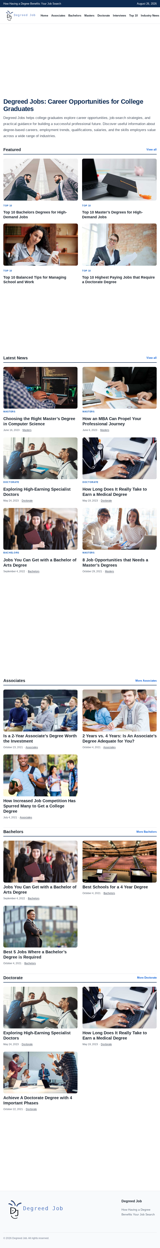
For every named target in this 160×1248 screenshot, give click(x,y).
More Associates (146, 680)
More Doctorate (147, 977)
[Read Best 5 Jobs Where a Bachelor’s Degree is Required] (40, 926)
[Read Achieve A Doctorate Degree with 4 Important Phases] (40, 1072)
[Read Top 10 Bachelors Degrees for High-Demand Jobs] (40, 180)
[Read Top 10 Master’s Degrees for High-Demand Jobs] (119, 180)
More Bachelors (146, 831)
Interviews (119, 15)
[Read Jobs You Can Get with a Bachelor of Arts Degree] (40, 529)
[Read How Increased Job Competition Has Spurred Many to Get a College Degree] (40, 775)
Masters (89, 15)
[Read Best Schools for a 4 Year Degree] (119, 861)
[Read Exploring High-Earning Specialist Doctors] (40, 458)
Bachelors (74, 15)
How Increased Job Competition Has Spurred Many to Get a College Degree (39, 805)
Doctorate (104, 15)
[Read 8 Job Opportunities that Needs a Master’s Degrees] (119, 529)
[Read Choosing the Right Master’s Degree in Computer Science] (40, 388)
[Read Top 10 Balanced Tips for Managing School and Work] (40, 244)
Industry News (150, 15)
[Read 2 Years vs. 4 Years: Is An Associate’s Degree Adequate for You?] (119, 710)
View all (151, 149)
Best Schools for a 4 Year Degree (115, 887)
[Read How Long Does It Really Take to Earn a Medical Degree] (119, 458)
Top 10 (133, 15)
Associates (58, 15)
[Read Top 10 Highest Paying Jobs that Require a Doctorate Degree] (119, 244)
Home (44, 15)
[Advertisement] (80, 57)
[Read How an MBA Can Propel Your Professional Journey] (119, 388)
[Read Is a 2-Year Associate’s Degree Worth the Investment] (40, 710)
